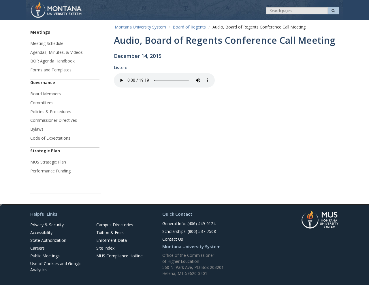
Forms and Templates (50, 70)
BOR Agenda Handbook (52, 61)
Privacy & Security (47, 224)
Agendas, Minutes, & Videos (56, 52)
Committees (41, 102)
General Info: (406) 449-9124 (189, 223)
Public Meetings (45, 256)
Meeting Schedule (46, 43)
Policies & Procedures (50, 111)
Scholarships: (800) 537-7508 (189, 231)
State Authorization (48, 240)
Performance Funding (50, 171)
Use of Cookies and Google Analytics (56, 266)
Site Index (105, 248)
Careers (37, 248)
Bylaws (37, 129)
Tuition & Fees (110, 232)
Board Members (45, 93)
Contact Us (172, 239)
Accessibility (41, 232)
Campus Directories (114, 224)
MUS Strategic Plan (48, 162)
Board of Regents (189, 27)
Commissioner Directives (53, 120)
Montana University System (140, 27)
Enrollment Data (111, 240)
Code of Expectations (50, 138)
